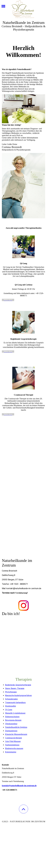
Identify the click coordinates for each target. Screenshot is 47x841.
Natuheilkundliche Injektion (16, 727)
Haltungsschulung (12, 717)
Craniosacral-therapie (13, 738)
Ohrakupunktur (11, 724)
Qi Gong (8, 709)
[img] (23, 9)
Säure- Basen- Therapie (14, 688)
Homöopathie (10, 706)
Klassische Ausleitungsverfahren (18, 695)
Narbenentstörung (12, 745)
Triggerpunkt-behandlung (15, 703)
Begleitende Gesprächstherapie (18, 685)
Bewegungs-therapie (13, 720)
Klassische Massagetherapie (16, 734)
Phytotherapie (11, 692)
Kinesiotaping (10, 752)
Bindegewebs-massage (14, 748)
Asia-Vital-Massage (13, 741)
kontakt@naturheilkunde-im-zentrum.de (19, 785)
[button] (23, 809)
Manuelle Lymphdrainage (15, 713)
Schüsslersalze (11, 699)
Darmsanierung (11, 731)
